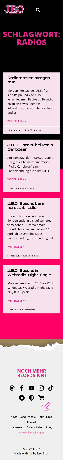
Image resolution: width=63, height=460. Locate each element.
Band (23, 416)
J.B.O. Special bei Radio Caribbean (30, 147)
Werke (32, 416)
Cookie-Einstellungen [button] (31, 432)
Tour (41, 416)
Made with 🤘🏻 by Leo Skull (31, 453)
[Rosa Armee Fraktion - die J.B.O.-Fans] (31, 398)
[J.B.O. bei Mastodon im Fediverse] (12, 388)
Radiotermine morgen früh (28, 80)
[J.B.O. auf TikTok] (51, 388)
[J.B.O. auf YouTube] (31, 388)
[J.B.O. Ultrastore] (41, 398)
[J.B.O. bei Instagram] (41, 388)
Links (49, 416)
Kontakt (31, 422)
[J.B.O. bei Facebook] (22, 388)
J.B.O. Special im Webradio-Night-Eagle (29, 272)
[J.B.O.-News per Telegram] (22, 398)
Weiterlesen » (16, 121)
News (14, 416)
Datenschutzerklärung (39, 427)
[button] (55, 10)
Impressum (17, 427)
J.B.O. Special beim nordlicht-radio (25, 205)
